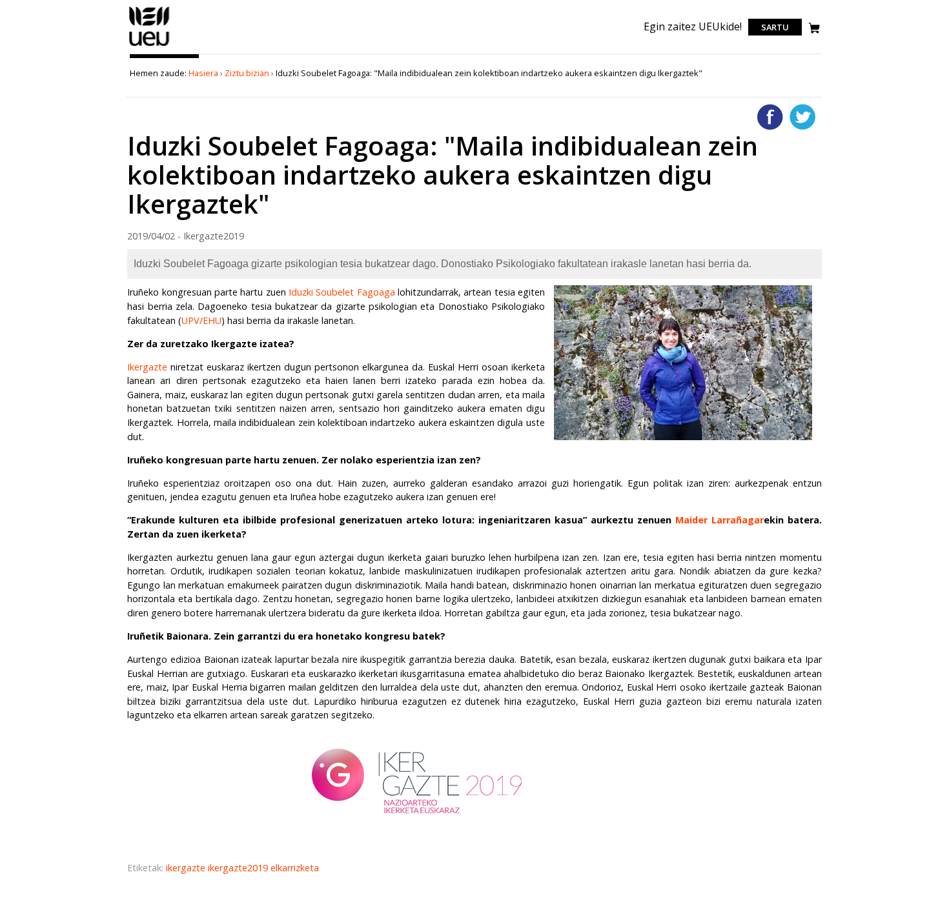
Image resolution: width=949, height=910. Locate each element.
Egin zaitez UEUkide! (693, 26)
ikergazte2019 (239, 868)
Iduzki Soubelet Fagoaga (342, 292)
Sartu (775, 27)
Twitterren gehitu (802, 117)
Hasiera (203, 73)
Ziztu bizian (247, 73)
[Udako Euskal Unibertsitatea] (149, 46)
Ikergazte (147, 367)
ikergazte (187, 868)
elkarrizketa (294, 868)
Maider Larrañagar (719, 520)
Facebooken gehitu (770, 117)
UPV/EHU (201, 320)
